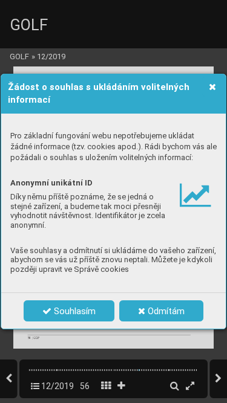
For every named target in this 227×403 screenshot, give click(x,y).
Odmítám (165, 311)
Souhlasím (73, 311)
